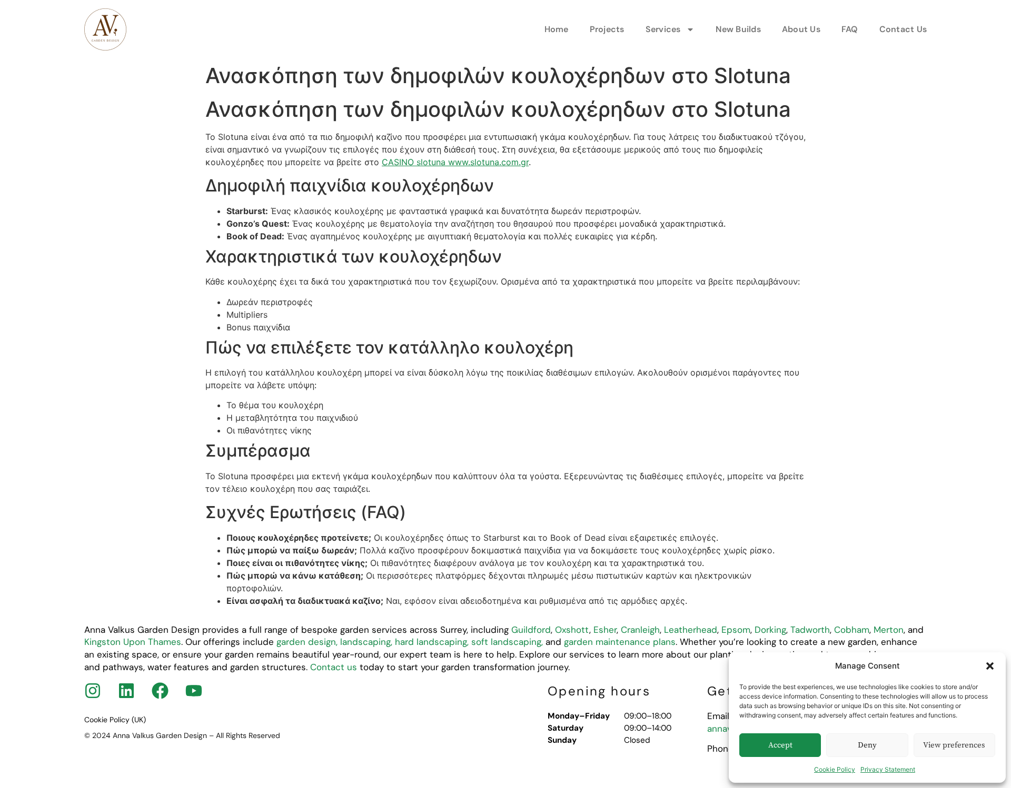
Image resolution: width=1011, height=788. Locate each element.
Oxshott (572, 629)
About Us (801, 29)
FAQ (849, 29)
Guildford (531, 629)
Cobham (851, 629)
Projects (607, 29)
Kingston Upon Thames (132, 642)
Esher (605, 629)
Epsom (735, 629)
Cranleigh (640, 629)
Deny (867, 745)
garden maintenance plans (618, 642)
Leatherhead (690, 629)
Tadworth (810, 629)
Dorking (770, 629)
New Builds (738, 29)
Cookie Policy (834, 769)
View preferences (954, 745)
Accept (780, 745)
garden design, (307, 642)
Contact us (333, 667)
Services (663, 29)
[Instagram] (92, 690)
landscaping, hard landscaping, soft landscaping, (441, 642)
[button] (990, 666)
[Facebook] (160, 690)
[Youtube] (193, 690)
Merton (889, 629)
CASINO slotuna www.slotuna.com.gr (455, 162)
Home (556, 29)
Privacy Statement (887, 769)
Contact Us (903, 29)
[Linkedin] (126, 690)
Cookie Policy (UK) (115, 719)
